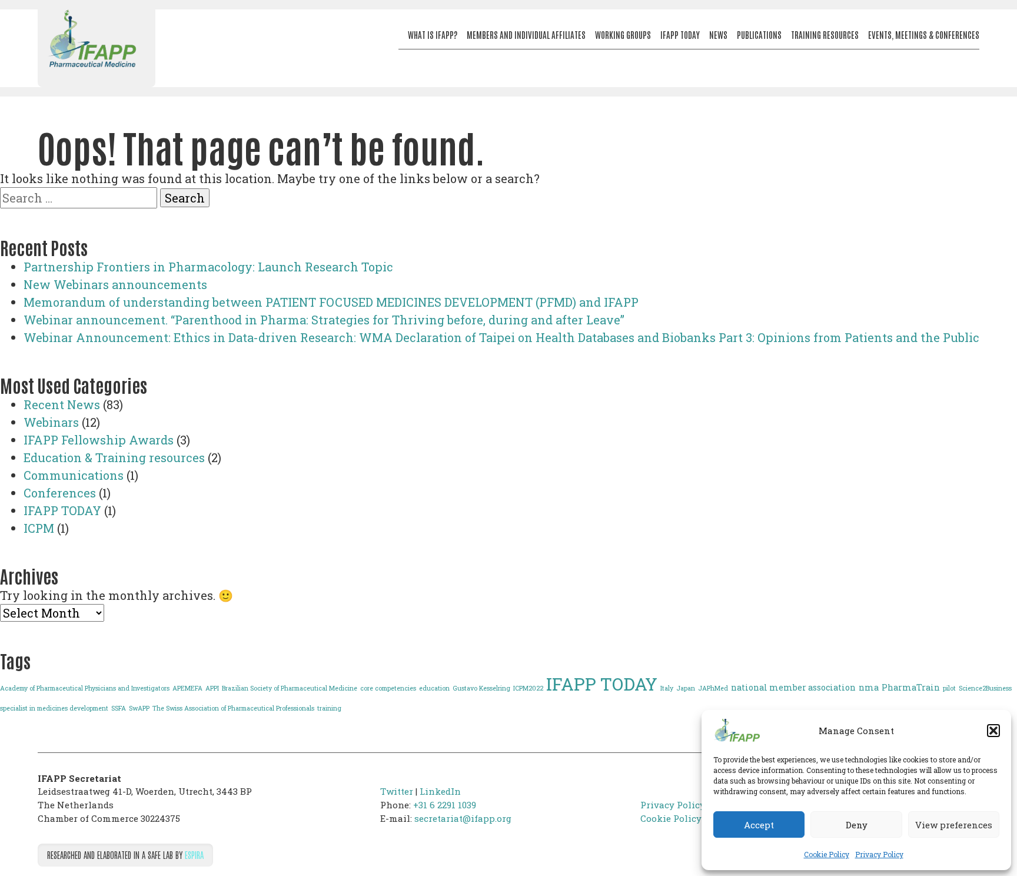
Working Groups (623, 34)
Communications (74, 475)
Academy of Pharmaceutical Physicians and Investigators (85, 688)
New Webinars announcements (115, 284)
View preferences (953, 825)
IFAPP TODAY (62, 510)
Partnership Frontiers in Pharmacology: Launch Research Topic (208, 266)
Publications (759, 34)
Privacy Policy (879, 854)
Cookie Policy (826, 854)
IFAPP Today (680, 34)
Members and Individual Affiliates (526, 34)
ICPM (39, 528)
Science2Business (985, 688)
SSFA (118, 708)
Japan (685, 688)
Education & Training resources (114, 457)
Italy (666, 688)
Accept (759, 825)
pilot (949, 688)
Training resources (825, 34)
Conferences (60, 492)
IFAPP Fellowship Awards (99, 439)
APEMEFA (187, 688)
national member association (793, 687)
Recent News (62, 404)
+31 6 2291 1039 (444, 805)
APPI (212, 688)
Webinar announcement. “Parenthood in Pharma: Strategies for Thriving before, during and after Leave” (324, 319)
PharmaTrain (911, 687)
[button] (993, 730)
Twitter (396, 791)
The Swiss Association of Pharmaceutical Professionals (233, 708)
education (434, 688)
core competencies (388, 688)
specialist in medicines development (54, 708)
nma (869, 687)
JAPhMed (713, 688)
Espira (194, 854)
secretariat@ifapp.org (462, 818)
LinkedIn (440, 791)
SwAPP (139, 708)
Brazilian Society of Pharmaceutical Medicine (289, 688)
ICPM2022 (528, 688)
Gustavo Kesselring (481, 688)
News (718, 34)
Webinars (51, 422)
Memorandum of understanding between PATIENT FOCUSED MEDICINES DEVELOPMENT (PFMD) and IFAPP (331, 302)
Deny (857, 825)
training (329, 708)
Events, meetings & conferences (923, 34)
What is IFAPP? (432, 34)
